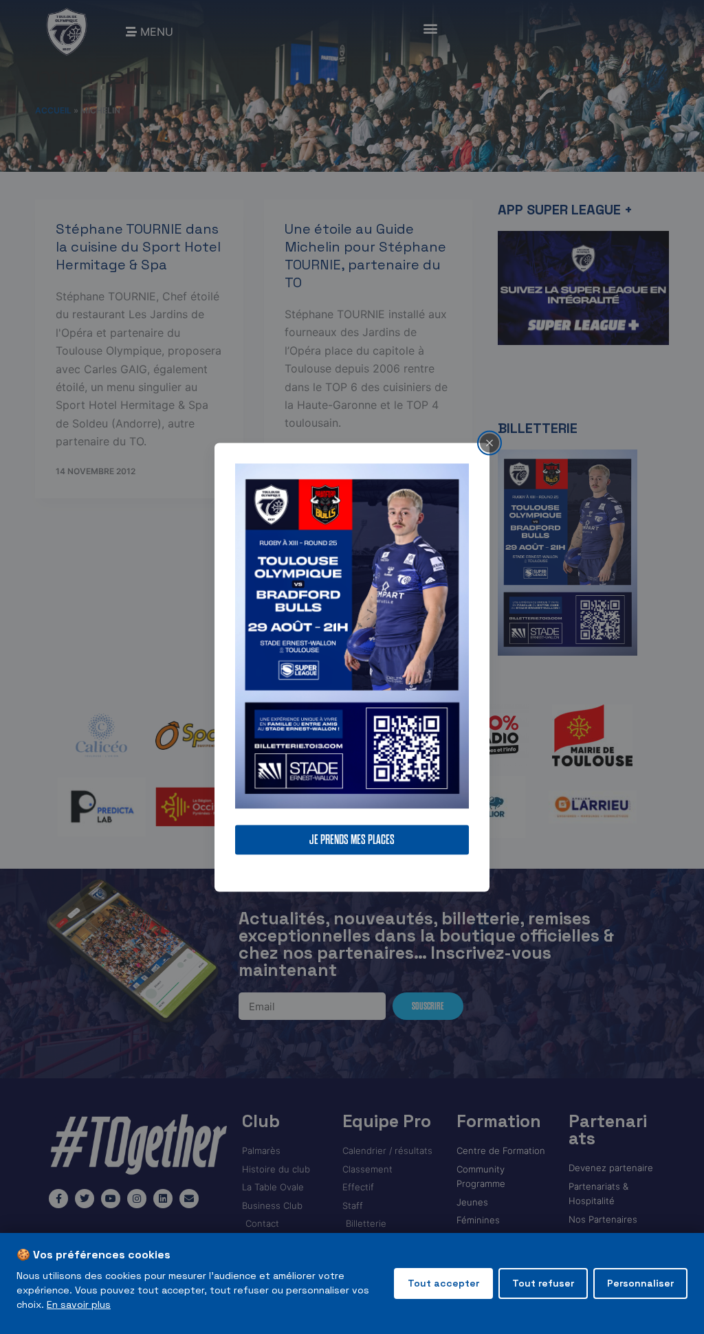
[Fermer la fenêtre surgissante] (489, 442)
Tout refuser (543, 1283)
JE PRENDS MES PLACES (352, 839)
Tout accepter (443, 1283)
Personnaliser (640, 1283)
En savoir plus (79, 1304)
